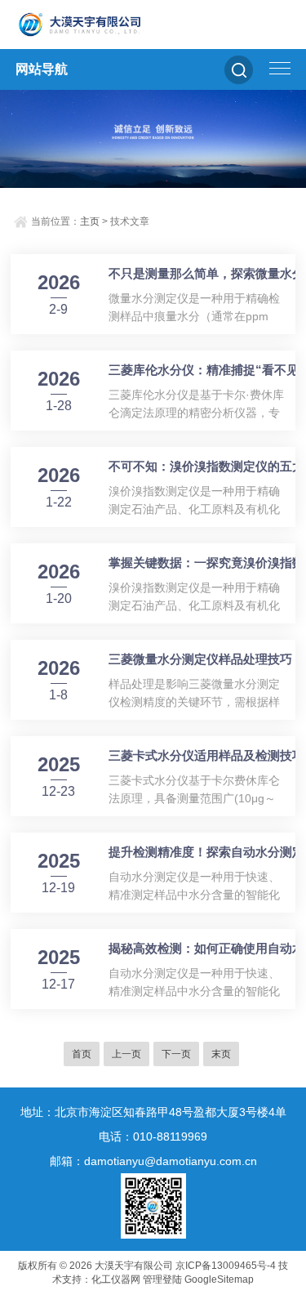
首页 (81, 1054)
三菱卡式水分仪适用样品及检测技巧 (206, 755)
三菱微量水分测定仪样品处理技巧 (200, 659)
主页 (90, 221)
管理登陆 (162, 1279)
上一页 (126, 1054)
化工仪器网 (115, 1279)
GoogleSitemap (219, 1279)
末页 (221, 1054)
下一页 (176, 1054)
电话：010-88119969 (153, 1136)
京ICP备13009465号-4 (225, 1265)
